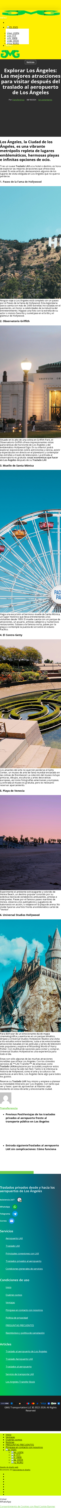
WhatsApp (5, 1207)
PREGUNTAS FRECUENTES (20, 1325)
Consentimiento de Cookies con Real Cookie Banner (27, 1506)
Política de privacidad (17, 1317)
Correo (3, 1221)
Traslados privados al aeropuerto (23, 1261)
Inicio (8, 1287)
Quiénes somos (14, 1294)
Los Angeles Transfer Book (20, 1381)
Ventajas (10, 1302)
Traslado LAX (13, 1245)
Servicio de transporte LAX (20, 1374)
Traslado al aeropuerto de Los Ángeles (26, 1351)
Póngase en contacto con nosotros (24, 1310)
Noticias (30, 62)
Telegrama (5, 1214)
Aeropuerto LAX (14, 1238)
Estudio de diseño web (9, 1467)
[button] (3, 17)
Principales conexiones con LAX (22, 1253)
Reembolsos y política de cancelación (25, 1333)
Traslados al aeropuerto (19, 1366)
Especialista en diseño (21, 1470)
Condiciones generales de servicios (24, 1268)
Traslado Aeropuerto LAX (19, 1359)
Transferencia (18, 99)
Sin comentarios (45, 99)
